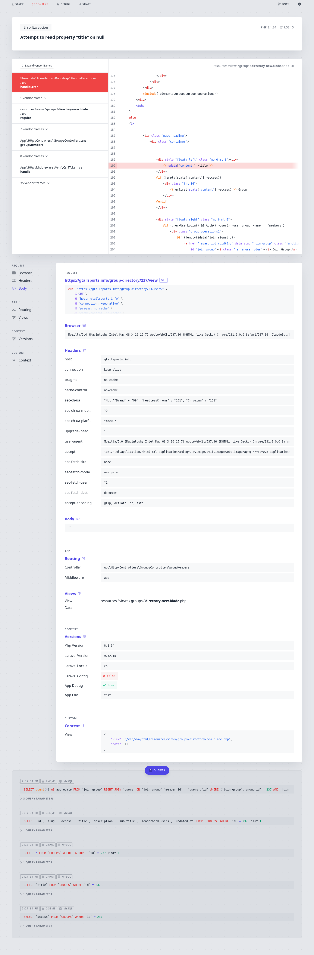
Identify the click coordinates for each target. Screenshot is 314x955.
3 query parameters (38, 798)
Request (18, 265)
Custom (18, 353)
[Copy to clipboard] (288, 289)
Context (18, 331)
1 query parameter (37, 830)
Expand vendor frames (38, 65)
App (14, 302)
